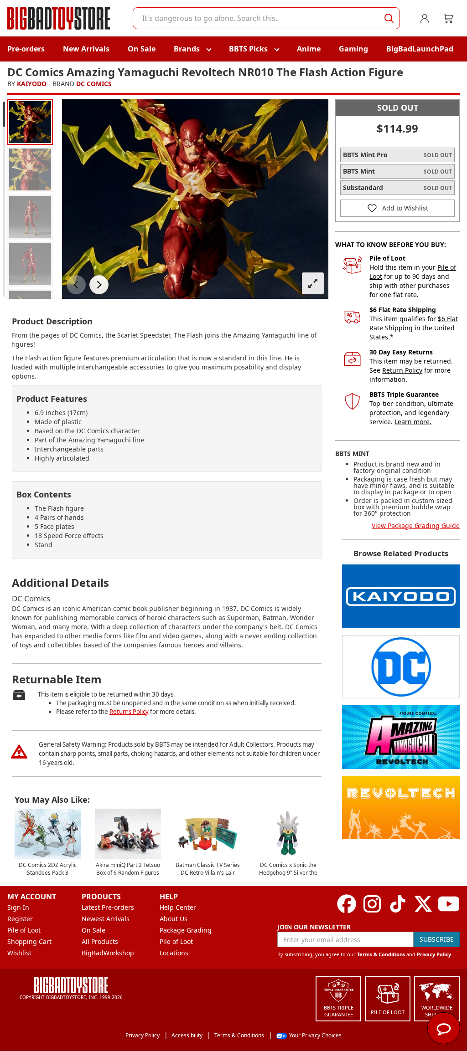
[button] (76, 284)
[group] (30, 122)
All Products (100, 941)
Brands (187, 49)
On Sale (142, 49)
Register (20, 918)
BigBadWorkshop (108, 952)
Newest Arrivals (106, 918)
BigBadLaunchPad (419, 49)
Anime (309, 49)
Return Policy (402, 370)
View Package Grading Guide (416, 525)
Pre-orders (26, 49)
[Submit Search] (389, 18)
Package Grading (186, 930)
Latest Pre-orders (108, 907)
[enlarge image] (313, 283)
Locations (174, 952)
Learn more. (412, 421)
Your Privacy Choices (315, 1035)
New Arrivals (86, 49)
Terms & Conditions (381, 954)
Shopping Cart (29, 941)
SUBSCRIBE (437, 939)
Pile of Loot (24, 930)
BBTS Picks (248, 49)
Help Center (178, 907)
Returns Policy (129, 712)
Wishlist (19, 952)
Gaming (353, 49)
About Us (173, 918)
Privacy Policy (434, 954)
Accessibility (186, 1035)
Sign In (18, 907)
